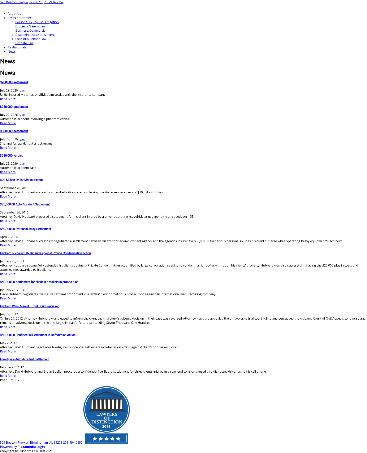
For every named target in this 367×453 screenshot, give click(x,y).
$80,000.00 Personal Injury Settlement (25, 229)
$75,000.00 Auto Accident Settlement (25, 204)
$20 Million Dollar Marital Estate (21, 180)
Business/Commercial (30, 30)
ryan (22, 90)
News (12, 51)
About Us (14, 13)
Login (41, 447)
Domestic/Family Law (30, 26)
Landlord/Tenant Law (30, 39)
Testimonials (17, 47)
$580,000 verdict (11, 155)
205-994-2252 (53, 2)
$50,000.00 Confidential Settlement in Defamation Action (38, 335)
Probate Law (24, 43)
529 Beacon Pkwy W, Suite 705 (21, 2)
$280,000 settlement (14, 107)
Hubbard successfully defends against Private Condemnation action (45, 253)
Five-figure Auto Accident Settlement (24, 359)
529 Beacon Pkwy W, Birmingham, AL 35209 (31, 442)
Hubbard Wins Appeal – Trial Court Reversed (29, 306)
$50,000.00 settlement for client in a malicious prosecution (39, 282)
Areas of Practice (20, 18)
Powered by (18, 447)
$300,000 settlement (14, 131)
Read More (8, 99)
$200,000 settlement (14, 82)
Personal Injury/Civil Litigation (37, 22)
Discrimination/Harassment (35, 35)
